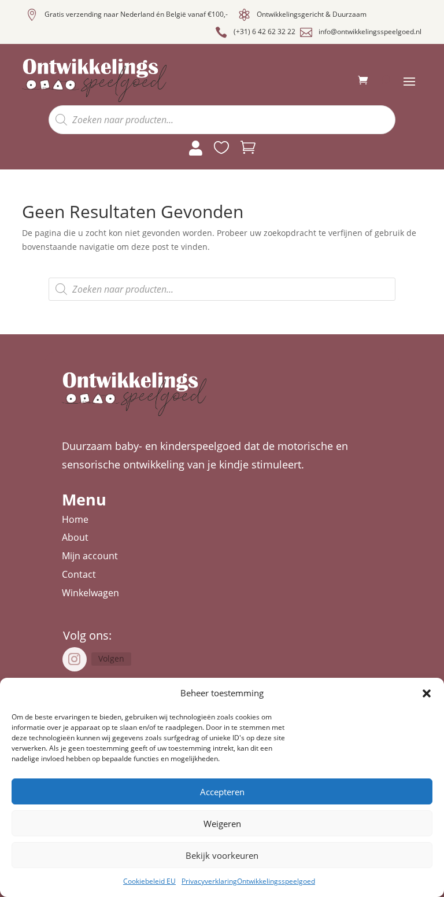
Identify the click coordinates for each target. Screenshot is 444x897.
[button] (426, 693)
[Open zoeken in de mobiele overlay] (222, 119)
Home (75, 519)
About (75, 537)
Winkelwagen (90, 592)
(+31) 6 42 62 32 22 (264, 31)
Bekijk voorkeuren (222, 855)
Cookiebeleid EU (149, 881)
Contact (79, 574)
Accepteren (222, 792)
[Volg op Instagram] (74, 659)
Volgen (111, 658)
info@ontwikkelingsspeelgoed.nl (370, 31)
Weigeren (222, 823)
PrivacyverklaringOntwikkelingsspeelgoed (248, 881)
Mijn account (90, 555)
